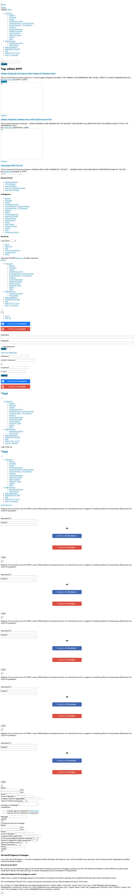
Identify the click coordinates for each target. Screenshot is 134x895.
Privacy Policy (10, 252)
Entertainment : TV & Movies (20, 25)
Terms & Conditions (12, 250)
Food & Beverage (16, 29)
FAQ (6, 51)
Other (7, 222)
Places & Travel (15, 35)
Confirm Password (8, 360)
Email (3, 794)
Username (5, 335)
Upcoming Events (16, 43)
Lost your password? (9, 353)
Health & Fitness (15, 31)
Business (12, 17)
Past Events (14, 45)
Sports (11, 37)
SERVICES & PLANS (12, 49)
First (22, 790)
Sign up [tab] (8, 318)
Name (3, 788)
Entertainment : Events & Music (21, 23)
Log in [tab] (7, 316)
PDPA (7, 254)
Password (4, 341)
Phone (3, 847)
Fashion (12, 27)
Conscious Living (16, 21)
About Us (8, 246)
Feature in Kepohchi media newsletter (16, 840)
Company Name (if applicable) (12, 799)
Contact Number (8, 797)
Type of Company (8, 801)
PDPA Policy (34, 811)
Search (4, 64)
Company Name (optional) (11, 836)
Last (22, 792)
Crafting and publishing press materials (17, 838)
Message (4, 817)
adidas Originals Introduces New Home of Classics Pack (28, 73)
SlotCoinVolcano (11, 182)
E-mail (3, 371)
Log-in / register (11, 55)
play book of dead (12, 190)
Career (11, 19)
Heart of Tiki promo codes (15, 188)
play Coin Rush (11, 186)
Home (7, 245)
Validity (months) (8, 845)
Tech (11, 39)
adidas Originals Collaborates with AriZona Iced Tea (26, 119)
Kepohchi (19, 258)
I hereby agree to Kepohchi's (23, 811)
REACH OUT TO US (12, 53)
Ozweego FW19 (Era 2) (12, 165)
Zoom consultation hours (11, 842)
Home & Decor (14, 33)
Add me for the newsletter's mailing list (22, 813)
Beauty (12, 15)
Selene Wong (8, 80)
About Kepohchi (11, 47)
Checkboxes (5, 807)
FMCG (7, 212)
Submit (4, 819)
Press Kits (9, 13)
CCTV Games (10, 184)
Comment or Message (10, 805)
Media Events (10, 41)
